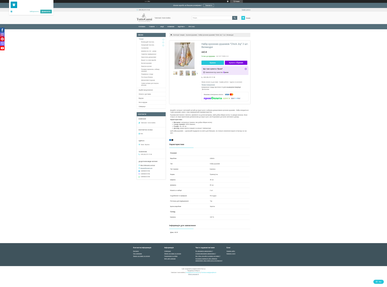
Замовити (208, 5)
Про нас (191, 26)
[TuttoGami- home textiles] (144, 21)
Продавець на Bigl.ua (193, 270)
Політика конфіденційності (208, 272)
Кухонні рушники (191, 35)
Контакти (136, 251)
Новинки (170, 26)
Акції (162, 26)
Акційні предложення (146, 90)
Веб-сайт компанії (170, 258)
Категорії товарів (179, 35)
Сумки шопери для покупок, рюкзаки (150, 84)
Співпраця (142, 106)
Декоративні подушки (148, 80)
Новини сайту (231, 251)
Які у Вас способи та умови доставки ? (207, 256)
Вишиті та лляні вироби (148, 60)
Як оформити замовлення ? (204, 251)
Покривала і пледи (147, 74)
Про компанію (137, 253)
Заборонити (34, 11)
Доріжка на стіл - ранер (148, 51)
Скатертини (144, 48)
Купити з (232, 63)
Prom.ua (203, 269)
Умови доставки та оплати (141, 256)
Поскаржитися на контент (193, 272)
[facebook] (170, 140)
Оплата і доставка (145, 94)
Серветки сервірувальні (148, 54)
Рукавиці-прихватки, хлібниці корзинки (150, 70)
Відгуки (141, 98)
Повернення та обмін (170, 256)
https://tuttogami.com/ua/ (147, 165)
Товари (152, 26)
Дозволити (46, 11)
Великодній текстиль (147, 42)
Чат (380, 282)
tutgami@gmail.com (146, 168)
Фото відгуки (143, 102)
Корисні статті (231, 253)
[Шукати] (234, 18)
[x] (172, 140)
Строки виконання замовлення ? (205, 253)
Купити (213, 63)
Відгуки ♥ (181, 26)
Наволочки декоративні (148, 57)
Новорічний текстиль (147, 45)
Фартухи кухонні (146, 66)
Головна (141, 26)
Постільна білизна (147, 77)
